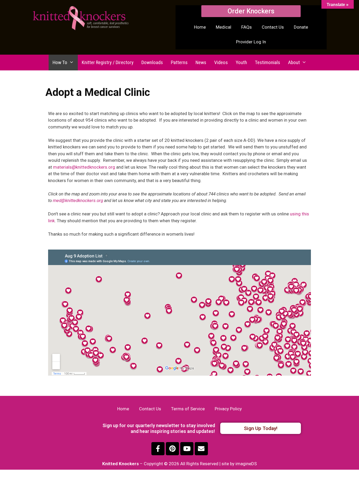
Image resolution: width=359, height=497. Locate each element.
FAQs (246, 27)
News (201, 62)
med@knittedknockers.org (78, 200)
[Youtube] (186, 448)
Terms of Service (188, 408)
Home (200, 27)
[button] (251, 11)
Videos (221, 62)
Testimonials (267, 62)
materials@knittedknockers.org (84, 167)
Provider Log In (251, 41)
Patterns (179, 62)
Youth (241, 62)
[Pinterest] (172, 448)
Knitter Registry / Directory (108, 62)
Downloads (152, 62)
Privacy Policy (228, 408)
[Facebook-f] (158, 448)
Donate (301, 27)
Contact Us (273, 27)
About (294, 62)
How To (60, 62)
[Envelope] (201, 448)
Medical (223, 27)
